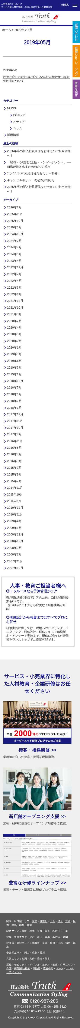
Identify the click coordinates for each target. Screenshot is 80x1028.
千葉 (52, 921)
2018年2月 (14, 401)
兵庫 (32, 931)
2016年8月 (14, 447)
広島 (34, 952)
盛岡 (44, 942)
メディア (19, 121)
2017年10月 (15, 427)
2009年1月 (14, 528)
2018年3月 (14, 394)
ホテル (46, 964)
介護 (9, 968)
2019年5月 (14, 354)
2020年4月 (14, 327)
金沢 (32, 936)
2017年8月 (14, 434)
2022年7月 (14, 274)
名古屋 (56, 936)
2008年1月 (14, 554)
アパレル (34, 964)
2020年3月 (14, 334)
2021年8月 (14, 314)
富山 (39, 936)
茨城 (67, 921)
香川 (42, 952)
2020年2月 (14, 341)
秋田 (52, 942)
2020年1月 (14, 347)
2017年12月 (15, 414)
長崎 (39, 958)
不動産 (36, 968)
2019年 (19, 29)
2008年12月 (15, 534)
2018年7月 (14, 387)
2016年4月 (14, 454)
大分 (32, 958)
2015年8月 (14, 474)
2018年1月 (14, 407)
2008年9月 (14, 548)
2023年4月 (14, 260)
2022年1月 (14, 294)
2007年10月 (15, 568)
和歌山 (56, 931)
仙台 (67, 942)
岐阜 (47, 936)
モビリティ (20, 964)
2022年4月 (14, 280)
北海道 (36, 942)
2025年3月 (14, 227)
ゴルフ (59, 968)
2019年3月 (14, 367)
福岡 (24, 958)
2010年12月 (15, 507)
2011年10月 (15, 494)
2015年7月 (14, 481)
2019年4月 (14, 361)
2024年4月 (14, 247)
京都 (39, 931)
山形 (60, 942)
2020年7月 (14, 321)
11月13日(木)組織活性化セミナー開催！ (33, 173)
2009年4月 (14, 521)
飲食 (55, 964)
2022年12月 (15, 267)
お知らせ (19, 115)
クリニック (66, 964)
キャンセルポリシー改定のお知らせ (31, 180)
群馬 (14, 925)
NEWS (11, 108)
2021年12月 (15, 300)
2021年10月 (15, 307)
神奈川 (43, 921)
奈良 (47, 931)
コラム (17, 128)
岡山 (26, 952)
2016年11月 (15, 441)
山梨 (21, 925)
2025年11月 (15, 214)
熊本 (47, 958)
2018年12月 (15, 381)
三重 (65, 931)
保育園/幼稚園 (22, 968)
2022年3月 (14, 287)
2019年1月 (14, 374)
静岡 (65, 936)
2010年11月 (15, 514)
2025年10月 (15, 220)
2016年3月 (14, 461)
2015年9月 (14, 467)
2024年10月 (15, 234)
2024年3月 (14, 254)
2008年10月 (15, 541)
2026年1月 (14, 207)
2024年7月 (14, 240)
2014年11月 (15, 487)
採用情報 (13, 135)
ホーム (6, 29)
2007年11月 (15, 561)
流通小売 (48, 968)
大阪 (24, 931)
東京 (34, 921)
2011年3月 (14, 501)
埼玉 (60, 921)
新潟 (29, 925)
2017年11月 (15, 421)
